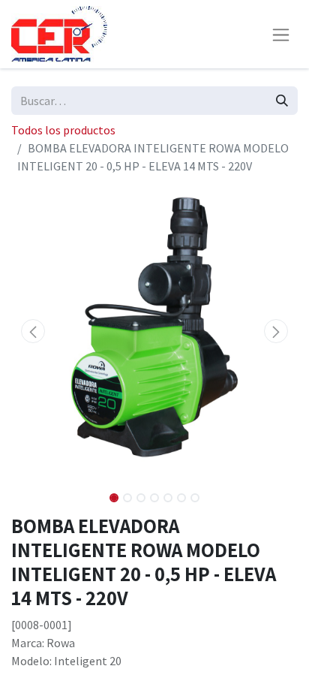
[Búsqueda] (282, 100)
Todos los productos (63, 129)
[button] (32, 331)
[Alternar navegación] (281, 34)
